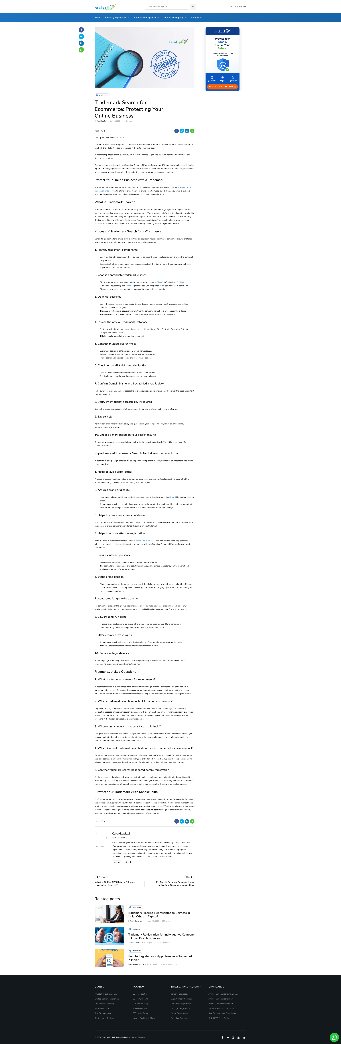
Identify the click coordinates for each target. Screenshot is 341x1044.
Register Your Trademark (222, 87)
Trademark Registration (180, 1003)
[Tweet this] (182, 131)
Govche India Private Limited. (115, 1037)
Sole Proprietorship (103, 1013)
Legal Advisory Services (181, 998)
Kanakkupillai (102, 121)
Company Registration (116, 17)
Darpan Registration (179, 994)
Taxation (195, 17)
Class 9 (182, 282)
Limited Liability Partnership (107, 998)
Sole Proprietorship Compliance (222, 1013)
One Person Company (104, 1003)
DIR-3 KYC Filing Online (219, 1018)
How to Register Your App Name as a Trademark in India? (160, 958)
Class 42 (130, 285)
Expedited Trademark (180, 1018)
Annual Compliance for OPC (221, 1003)
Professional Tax (140, 1008)
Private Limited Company (106, 994)
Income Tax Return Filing (144, 1018)
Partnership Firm (102, 1008)
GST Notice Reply (140, 1013)
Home (97, 17)
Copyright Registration (180, 1008)
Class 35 (161, 282)
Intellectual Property (173, 17)
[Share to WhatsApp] (192, 131)
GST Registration (140, 994)
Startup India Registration (106, 1018)
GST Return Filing (140, 998)
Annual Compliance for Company (223, 994)
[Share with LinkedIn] (187, 131)
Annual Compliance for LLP (220, 998)
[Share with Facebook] (176, 131)
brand (173, 497)
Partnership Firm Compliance (221, 1008)
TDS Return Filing (140, 1003)
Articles (117, 862)
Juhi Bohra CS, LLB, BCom (139, 964)
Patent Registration (179, 1013)
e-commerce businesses (144, 540)
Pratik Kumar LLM (136, 921)
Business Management (145, 17)
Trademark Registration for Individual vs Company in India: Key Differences (161, 936)
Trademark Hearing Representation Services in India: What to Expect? (159, 915)
